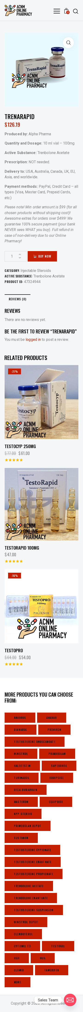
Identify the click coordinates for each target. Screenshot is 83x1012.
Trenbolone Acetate (49, 276)
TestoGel (58, 946)
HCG (43, 958)
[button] (68, 42)
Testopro (14, 650)
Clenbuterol (23, 934)
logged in (33, 339)
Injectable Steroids (36, 270)
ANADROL (20, 718)
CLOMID (19, 970)
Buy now (44, 256)
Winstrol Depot (26, 922)
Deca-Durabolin (25, 790)
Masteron (21, 802)
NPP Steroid (23, 814)
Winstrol (21, 754)
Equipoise (57, 778)
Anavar (51, 718)
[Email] (70, 1000)
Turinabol (21, 778)
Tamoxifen (51, 970)
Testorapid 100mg (22, 548)
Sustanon (21, 838)
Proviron (54, 730)
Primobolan (57, 754)
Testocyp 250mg (20, 446)
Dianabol (20, 730)
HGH (17, 958)
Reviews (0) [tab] (17, 299)
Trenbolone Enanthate (31, 898)
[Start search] (75, 11)
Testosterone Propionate (33, 874)
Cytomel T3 (22, 946)
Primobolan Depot (27, 826)
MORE (17, 982)
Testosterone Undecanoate (34, 742)
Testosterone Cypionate (32, 850)
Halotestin (22, 766)
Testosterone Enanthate (32, 862)
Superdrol (59, 766)
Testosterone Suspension (34, 910)
